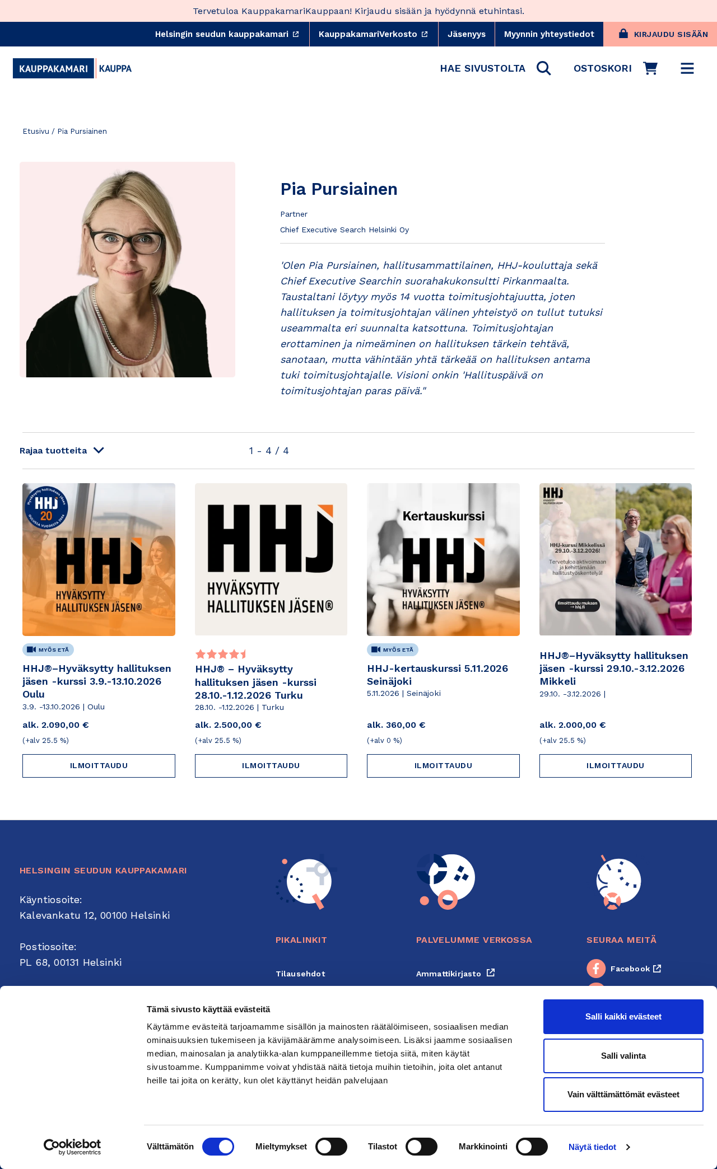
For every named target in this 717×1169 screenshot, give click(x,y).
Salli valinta (623, 1055)
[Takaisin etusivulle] (72, 68)
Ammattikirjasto (455, 973)
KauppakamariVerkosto (378, 34)
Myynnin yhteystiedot (549, 34)
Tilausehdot (300, 973)
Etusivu (35, 131)
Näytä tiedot (592, 1147)
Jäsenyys (467, 34)
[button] (495, 68)
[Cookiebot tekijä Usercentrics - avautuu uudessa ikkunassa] (73, 1147)
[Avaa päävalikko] (687, 68)
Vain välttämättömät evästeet (623, 1094)
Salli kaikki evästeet (623, 1016)
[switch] (331, 1147)
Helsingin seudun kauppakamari (232, 34)
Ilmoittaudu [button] (99, 765)
